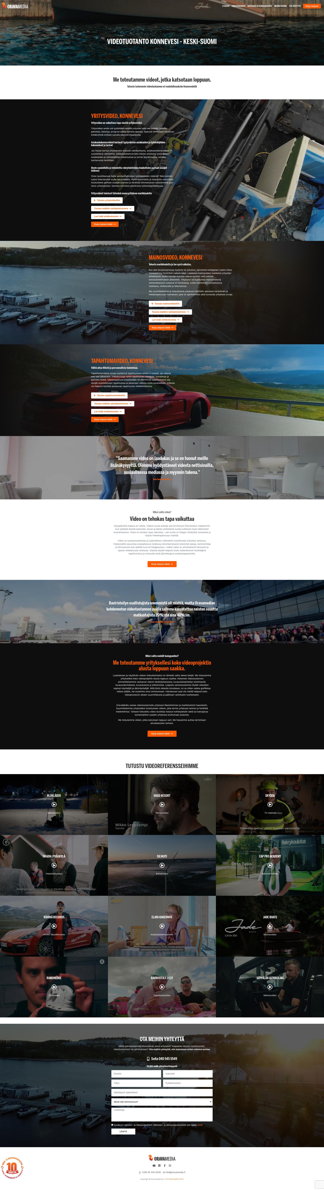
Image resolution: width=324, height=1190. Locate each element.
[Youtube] (154, 1165)
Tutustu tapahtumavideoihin (111, 395)
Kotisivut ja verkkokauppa (260, 6)
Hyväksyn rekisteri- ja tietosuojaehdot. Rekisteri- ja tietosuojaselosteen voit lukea (158, 1125)
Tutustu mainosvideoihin (167, 303)
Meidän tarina (280, 6)
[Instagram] (170, 1165)
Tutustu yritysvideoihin (108, 200)
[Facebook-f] (164, 1165)
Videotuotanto (238, 6)
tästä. (200, 1125)
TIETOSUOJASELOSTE (174, 1179)
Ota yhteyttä (295, 6)
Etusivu (225, 6)
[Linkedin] (159, 1165)
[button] (107, 200)
